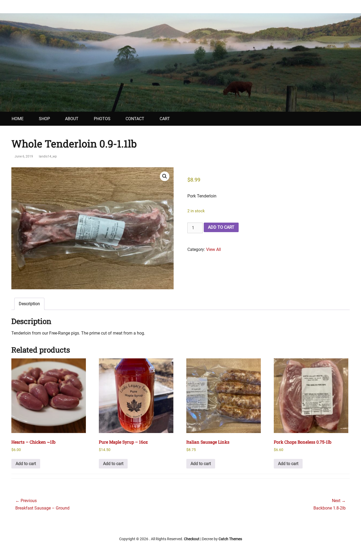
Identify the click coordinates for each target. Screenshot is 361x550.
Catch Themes (230, 539)
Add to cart (221, 227)
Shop (44, 118)
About (71, 118)
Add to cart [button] (26, 463)
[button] (164, 176)
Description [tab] (29, 303)
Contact (135, 118)
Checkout (192, 539)
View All (213, 249)
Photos (102, 118)
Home (18, 118)
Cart (165, 118)
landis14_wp (48, 156)
